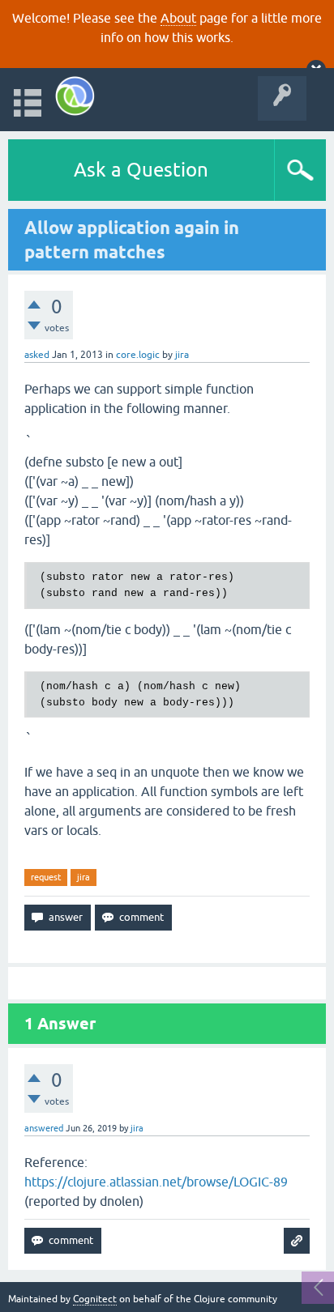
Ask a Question (141, 170)
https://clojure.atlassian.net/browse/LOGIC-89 (156, 1181)
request (46, 877)
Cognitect (95, 1299)
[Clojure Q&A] (75, 96)
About (178, 18)
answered (43, 1128)
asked (36, 354)
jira (83, 877)
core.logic (138, 354)
